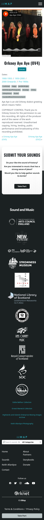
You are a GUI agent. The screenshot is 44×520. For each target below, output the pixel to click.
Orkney (33, 90)
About (26, 451)
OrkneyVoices (7, 93)
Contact (5, 469)
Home (5, 451)
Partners (27, 454)
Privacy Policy (33, 509)
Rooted (16, 93)
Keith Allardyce (9, 464)
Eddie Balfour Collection (22, 402)
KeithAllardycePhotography (11, 90)
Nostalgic (26, 90)
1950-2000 (20, 78)
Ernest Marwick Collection (22, 408)
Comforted (6, 86)
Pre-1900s (23, 81)
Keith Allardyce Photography (22, 423)
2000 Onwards (9, 81)
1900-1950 (7, 78)
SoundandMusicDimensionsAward (14, 97)
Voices (22, 69)
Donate (26, 464)
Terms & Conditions (14, 509)
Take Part (22, 515)
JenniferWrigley (24, 86)
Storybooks (28, 459)
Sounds (5, 459)
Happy (14, 86)
